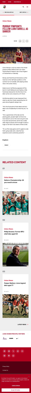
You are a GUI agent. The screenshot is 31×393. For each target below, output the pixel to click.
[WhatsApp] (13, 356)
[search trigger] (23, 7)
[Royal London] (5, 338)
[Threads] (9, 356)
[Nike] (17, 338)
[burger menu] (27, 7)
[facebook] (20, 41)
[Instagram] (4, 351)
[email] (27, 41)
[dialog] (15, 383)
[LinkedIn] (4, 356)
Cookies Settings (16, 385)
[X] (13, 351)
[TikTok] (18, 351)
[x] (23, 41)
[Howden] (11, 338)
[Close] (28, 376)
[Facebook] (9, 351)
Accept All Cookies (15, 390)
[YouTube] (22, 351)
